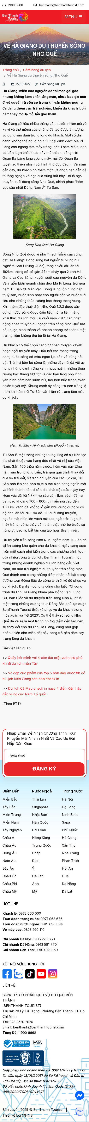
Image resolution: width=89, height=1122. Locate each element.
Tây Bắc (8, 807)
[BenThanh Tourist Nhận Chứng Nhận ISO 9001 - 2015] (23, 1058)
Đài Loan (39, 830)
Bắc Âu (8, 868)
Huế (65, 876)
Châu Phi (9, 884)
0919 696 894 (32, 924)
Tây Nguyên (12, 830)
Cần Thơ (69, 845)
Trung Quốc (41, 845)
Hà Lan (37, 876)
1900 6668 (19, 1033)
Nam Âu (9, 861)
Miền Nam (10, 822)
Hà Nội (67, 799)
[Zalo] (79, 1111)
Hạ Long (68, 807)
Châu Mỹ (9, 891)
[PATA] (37, 1043)
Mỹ (34, 891)
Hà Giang (69, 838)
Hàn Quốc (40, 822)
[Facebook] (79, 1095)
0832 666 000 (21, 913)
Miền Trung (11, 815)
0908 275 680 (28, 939)
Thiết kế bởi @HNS (17, 1115)
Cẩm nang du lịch (37, 70)
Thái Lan (39, 799)
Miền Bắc (9, 799)
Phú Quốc (70, 830)
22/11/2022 (23, 84)
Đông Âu (9, 853)
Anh (35, 884)
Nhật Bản (39, 815)
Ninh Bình (70, 815)
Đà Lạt (67, 891)
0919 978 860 (30, 950)
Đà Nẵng (69, 884)
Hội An (67, 868)
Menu (72, 16)
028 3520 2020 (17, 1022)
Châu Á (8, 838)
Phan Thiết (70, 861)
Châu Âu (9, 845)
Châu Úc (9, 876)
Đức (35, 861)
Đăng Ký (44, 769)
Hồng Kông (41, 838)
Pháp (36, 853)
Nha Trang (70, 853)
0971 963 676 (32, 919)
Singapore (40, 807)
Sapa (66, 822)
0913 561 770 (29, 944)
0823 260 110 (23, 929)
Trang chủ (10, 70)
